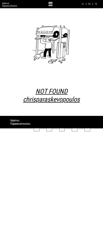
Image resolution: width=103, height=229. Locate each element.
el (83, 4)
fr (96, 4)
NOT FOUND (51, 95)
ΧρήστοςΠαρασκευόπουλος (9, 4)
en (89, 4)
